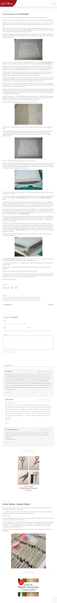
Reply (9, 392)
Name (4, 320)
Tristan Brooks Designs (46, 62)
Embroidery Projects (19, 297)
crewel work (7, 297)
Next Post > (51, 304)
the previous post (48, 64)
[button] (54, 3)
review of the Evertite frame (11, 259)
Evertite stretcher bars (24, 213)
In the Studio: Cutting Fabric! (16, 504)
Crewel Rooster (49, 20)
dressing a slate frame (21, 229)
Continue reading (38, 572)
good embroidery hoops (22, 198)
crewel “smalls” (28, 30)
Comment (5, 334)
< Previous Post (7, 304)
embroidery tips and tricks (11, 300)
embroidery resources (33, 297)
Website (29, 327)
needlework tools (26, 300)
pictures (36, 300)
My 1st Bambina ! (12, 429)
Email (4, 327)
